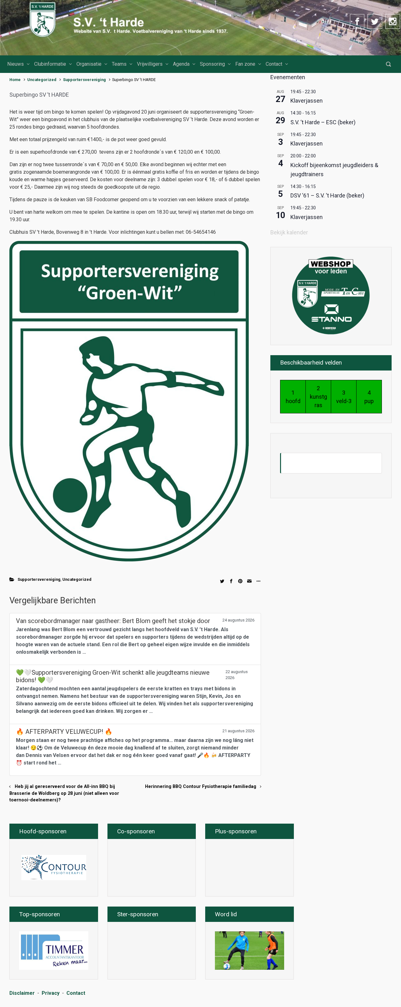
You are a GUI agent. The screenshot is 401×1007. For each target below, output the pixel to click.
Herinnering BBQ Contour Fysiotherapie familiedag (200, 786)
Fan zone (245, 64)
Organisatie (89, 64)
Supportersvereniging (84, 79)
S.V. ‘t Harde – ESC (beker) (323, 122)
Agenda (181, 64)
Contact (274, 64)
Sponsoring (212, 64)
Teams (119, 64)
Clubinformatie (50, 64)
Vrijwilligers (150, 64)
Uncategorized (41, 79)
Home (15, 79)
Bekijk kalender (289, 232)
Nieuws (15, 64)
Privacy (51, 993)
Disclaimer (22, 993)
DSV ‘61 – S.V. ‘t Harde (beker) (327, 195)
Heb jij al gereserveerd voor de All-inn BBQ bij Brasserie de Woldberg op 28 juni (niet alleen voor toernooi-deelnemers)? (64, 793)
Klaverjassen (306, 100)
